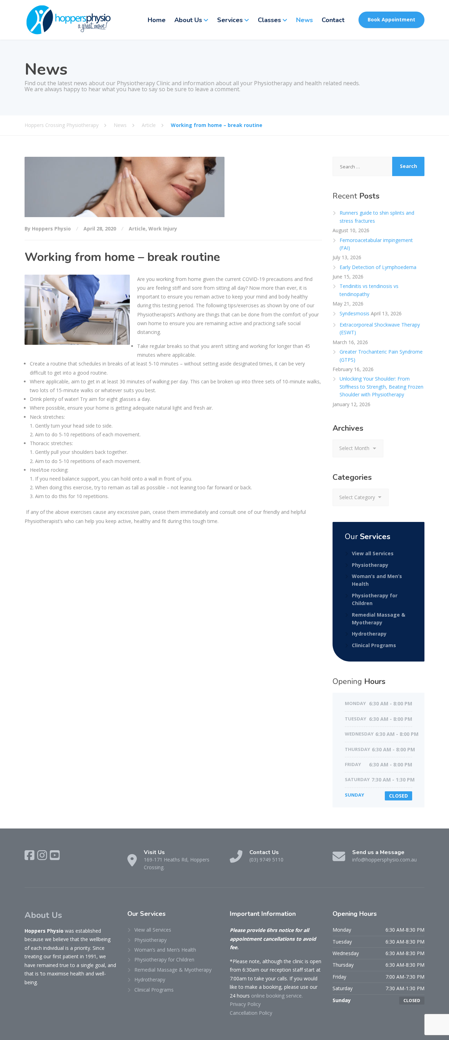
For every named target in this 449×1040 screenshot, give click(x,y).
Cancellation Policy (251, 1012)
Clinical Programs (374, 645)
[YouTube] (55, 855)
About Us (188, 20)
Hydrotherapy (369, 633)
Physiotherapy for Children (374, 599)
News (304, 20)
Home (157, 20)
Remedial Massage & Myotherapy (378, 618)
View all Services (373, 553)
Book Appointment (391, 19)
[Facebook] (29, 855)
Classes (269, 20)
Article (137, 228)
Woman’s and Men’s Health (377, 580)
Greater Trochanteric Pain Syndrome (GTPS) (381, 355)
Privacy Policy (245, 1004)
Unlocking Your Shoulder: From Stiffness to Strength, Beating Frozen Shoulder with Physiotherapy (381, 386)
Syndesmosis (354, 313)
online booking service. (277, 995)
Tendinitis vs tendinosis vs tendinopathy (369, 290)
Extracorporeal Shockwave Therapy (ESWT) (380, 328)
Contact (333, 20)
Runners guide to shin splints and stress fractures (377, 216)
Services (230, 20)
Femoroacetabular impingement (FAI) (376, 244)
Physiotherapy (370, 565)
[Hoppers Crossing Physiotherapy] (68, 19)
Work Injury (162, 228)
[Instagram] (42, 855)
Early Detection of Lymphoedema (379, 267)
